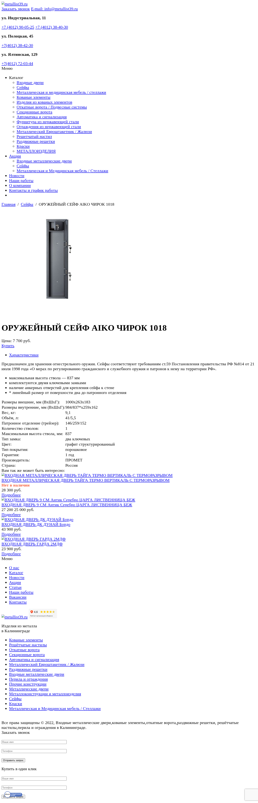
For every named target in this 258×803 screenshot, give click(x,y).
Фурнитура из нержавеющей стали (48, 121)
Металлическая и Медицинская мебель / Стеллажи (62, 170)
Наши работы (21, 180)
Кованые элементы (33, 97)
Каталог (16, 572)
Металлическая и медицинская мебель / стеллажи (61, 92)
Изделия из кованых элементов (44, 102)
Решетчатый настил (34, 136)
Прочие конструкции (27, 684)
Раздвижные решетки (36, 141)
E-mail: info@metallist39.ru (54, 8)
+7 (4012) (18, 27)
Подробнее (11, 495)
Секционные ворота (34, 112)
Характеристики (24, 354)
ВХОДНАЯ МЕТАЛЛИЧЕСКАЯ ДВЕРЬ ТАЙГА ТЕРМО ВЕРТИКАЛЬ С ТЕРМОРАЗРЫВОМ (86, 480)
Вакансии (17, 597)
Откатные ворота (24, 649)
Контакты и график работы (33, 190)
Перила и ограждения (28, 679)
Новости (16, 175)
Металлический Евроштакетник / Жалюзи (54, 131)
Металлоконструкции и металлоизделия (45, 693)
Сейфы (23, 87)
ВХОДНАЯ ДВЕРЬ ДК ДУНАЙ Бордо (36, 524)
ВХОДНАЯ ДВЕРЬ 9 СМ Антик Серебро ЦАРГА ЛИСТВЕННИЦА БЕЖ (67, 504)
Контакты (18, 602)
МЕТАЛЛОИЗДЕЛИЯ (36, 151)
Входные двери (30, 82)
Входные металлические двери (44, 161)
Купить (8, 345)
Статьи (15, 587)
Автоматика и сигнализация (42, 116)
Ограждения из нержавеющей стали (49, 126)
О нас (14, 567)
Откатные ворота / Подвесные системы (52, 107)
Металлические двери (29, 689)
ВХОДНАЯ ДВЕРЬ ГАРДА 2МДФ (32, 544)
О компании (20, 185)
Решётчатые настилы (28, 644)
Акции (15, 156)
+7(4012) (17, 45)
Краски (23, 146)
